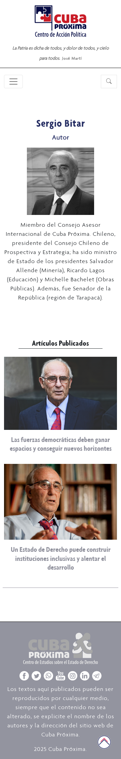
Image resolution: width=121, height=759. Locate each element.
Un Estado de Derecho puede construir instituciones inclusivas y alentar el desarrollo (61, 558)
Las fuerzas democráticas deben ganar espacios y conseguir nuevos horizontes (61, 443)
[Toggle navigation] (13, 81)
